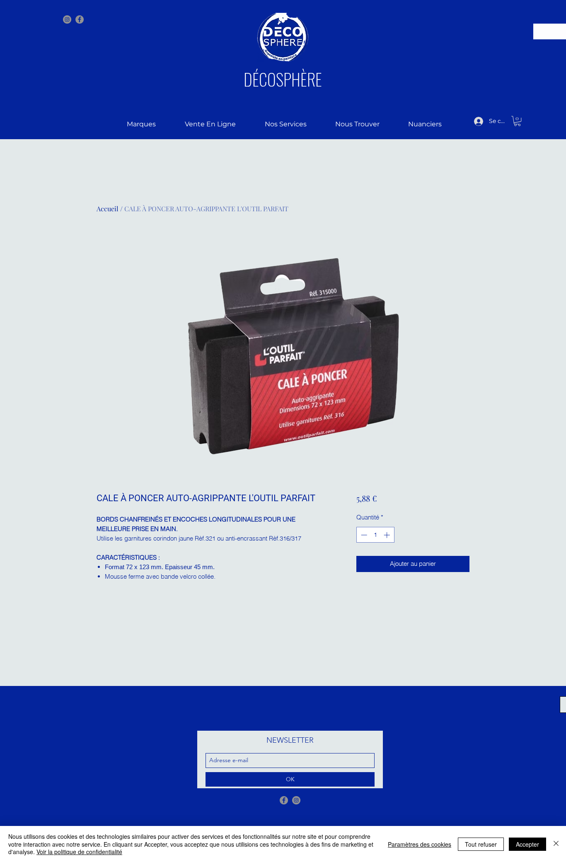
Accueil (108, 208)
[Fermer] (556, 844)
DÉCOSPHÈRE (283, 79)
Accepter (527, 844)
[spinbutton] (375, 535)
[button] (517, 121)
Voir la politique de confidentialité (79, 852)
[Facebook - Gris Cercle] (284, 800)
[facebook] (79, 19)
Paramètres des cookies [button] (419, 844)
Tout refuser (481, 844)
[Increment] (387, 535)
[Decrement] (363, 535)
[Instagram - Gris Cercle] (67, 19)
